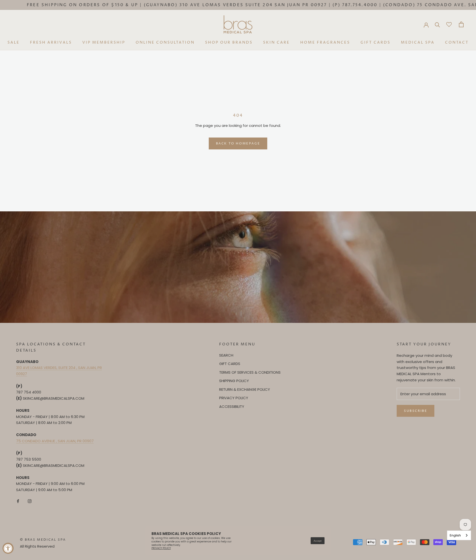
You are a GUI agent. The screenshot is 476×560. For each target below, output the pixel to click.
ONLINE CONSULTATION (165, 42)
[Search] (437, 24)
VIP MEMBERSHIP (103, 42)
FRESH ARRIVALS (51, 42)
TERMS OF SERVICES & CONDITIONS (250, 372)
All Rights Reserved (37, 546)
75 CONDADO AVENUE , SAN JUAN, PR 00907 (55, 441)
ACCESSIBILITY (231, 406)
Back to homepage (238, 143)
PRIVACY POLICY (233, 397)
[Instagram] (29, 501)
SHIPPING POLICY (234, 380)
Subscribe (415, 411)
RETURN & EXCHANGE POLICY (244, 389)
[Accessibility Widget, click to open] (8, 548)
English (455, 535)
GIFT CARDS (375, 42)
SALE (13, 42)
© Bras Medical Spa (43, 539)
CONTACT (457, 42)
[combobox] (459, 535)
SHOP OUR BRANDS (229, 42)
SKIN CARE (276, 42)
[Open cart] (461, 24)
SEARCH (226, 355)
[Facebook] (18, 501)
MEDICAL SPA (418, 42)
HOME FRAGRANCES (325, 42)
